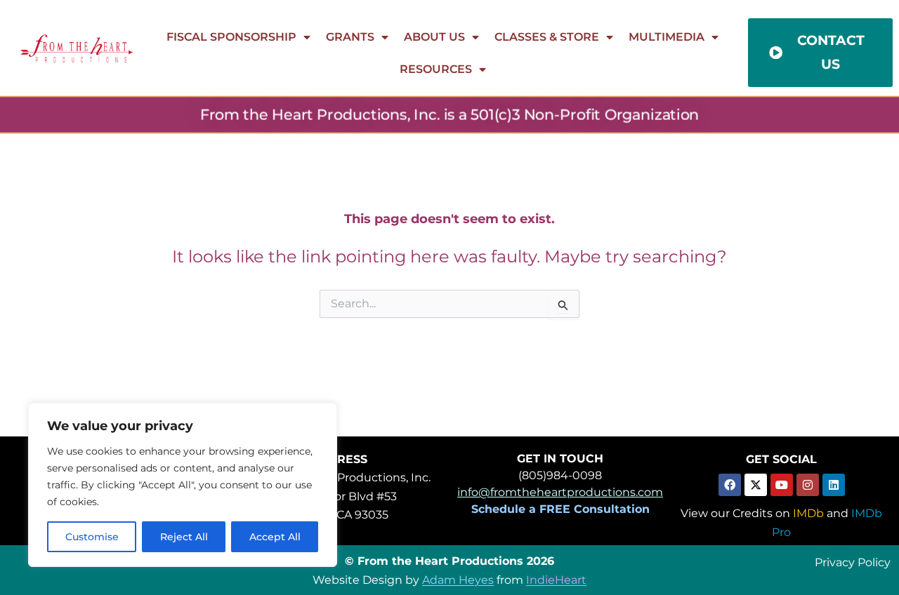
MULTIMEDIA (666, 37)
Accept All (275, 536)
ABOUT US (434, 37)
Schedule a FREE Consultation (560, 509)
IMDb (808, 513)
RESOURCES (436, 69)
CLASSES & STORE (546, 37)
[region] (182, 485)
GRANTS (350, 37)
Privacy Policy (853, 561)
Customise (92, 536)
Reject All (184, 536)
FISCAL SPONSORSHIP (231, 37)
